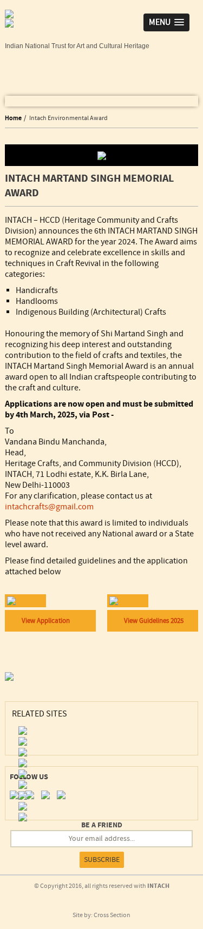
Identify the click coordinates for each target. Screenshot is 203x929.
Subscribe (102, 860)
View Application (46, 620)
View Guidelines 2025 (154, 620)
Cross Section (112, 915)
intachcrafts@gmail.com (49, 506)
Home (13, 118)
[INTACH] (9, 28)
